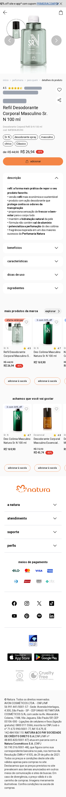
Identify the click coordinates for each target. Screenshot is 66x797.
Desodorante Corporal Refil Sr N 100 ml (22, 127)
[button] (33, 40)
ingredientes (15, 288)
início (5, 80)
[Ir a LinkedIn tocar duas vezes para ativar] (52, 616)
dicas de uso (16, 274)
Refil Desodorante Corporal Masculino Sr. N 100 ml (25, 113)
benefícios (14, 248)
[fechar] (61, 3)
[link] (17, 355)
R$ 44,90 (8, 362)
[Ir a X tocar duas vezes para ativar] (39, 603)
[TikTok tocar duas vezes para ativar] (52, 603)
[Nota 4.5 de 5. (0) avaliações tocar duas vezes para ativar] (33, 88)
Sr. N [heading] (6, 348)
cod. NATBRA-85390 (13, 130)
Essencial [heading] (39, 435)
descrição (14, 178)
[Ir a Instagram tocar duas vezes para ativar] (27, 603)
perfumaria (17, 80)
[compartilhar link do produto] (59, 100)
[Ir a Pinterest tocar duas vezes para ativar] (27, 616)
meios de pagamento (33, 562)
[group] (29, 4)
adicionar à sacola (17, 381)
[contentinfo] (27, 348)
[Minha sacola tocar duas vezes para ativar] (61, 12)
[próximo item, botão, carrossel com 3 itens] (57, 3)
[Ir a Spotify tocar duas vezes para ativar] (39, 616)
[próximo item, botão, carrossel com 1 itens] (56, 40)
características (17, 261)
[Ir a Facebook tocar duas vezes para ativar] (14, 603)
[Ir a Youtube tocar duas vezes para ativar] (14, 616)
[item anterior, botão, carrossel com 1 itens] (9, 40)
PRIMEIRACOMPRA (48, 3)
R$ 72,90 (38, 449)
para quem (32, 80)
